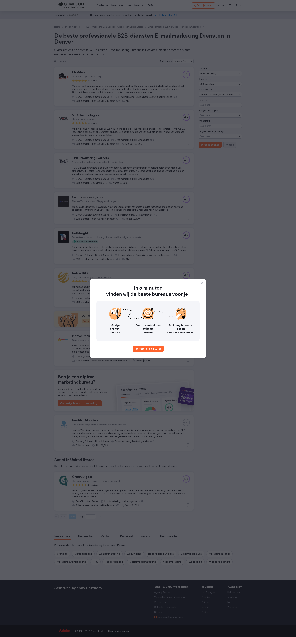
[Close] (202, 282)
